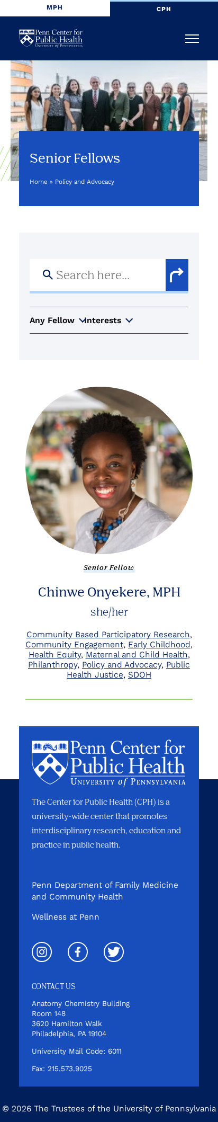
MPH (55, 7)
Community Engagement (74, 644)
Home (39, 181)
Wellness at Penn (65, 917)
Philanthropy (52, 665)
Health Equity (55, 654)
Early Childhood (159, 644)
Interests (102, 320)
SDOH (139, 675)
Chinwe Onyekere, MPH (109, 591)
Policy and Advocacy (121, 665)
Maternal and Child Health (137, 654)
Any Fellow (52, 320)
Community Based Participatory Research (108, 634)
